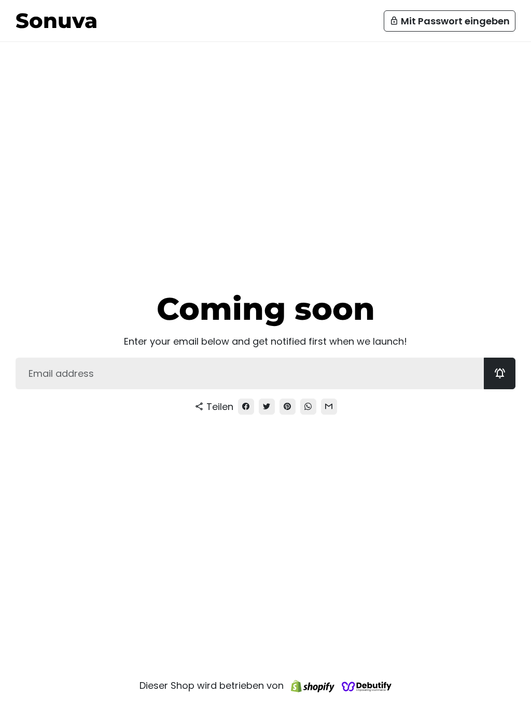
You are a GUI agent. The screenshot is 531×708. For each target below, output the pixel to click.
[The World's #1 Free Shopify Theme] (367, 685)
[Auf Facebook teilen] (246, 407)
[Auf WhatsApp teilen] (308, 407)
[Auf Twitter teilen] (267, 407)
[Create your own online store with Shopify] (312, 685)
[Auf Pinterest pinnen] (288, 407)
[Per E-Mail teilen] (329, 407)
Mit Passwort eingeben (449, 21)
